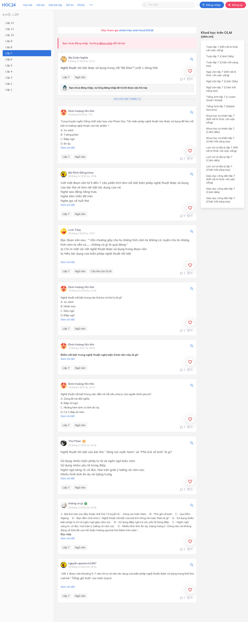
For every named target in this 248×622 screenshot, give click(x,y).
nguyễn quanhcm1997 (82, 563)
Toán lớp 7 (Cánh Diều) (220, 56)
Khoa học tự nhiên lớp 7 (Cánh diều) (220, 130)
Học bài (27, 5)
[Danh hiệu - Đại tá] (84, 442)
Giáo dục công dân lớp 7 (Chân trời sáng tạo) (220, 199)
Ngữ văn (80, 77)
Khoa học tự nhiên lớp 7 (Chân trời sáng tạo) (220, 139)
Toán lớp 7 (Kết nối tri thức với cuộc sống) (222, 48)
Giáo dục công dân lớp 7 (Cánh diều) (220, 190)
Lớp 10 (9, 35)
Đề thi (70, 5)
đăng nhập (106, 43)
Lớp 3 (8, 77)
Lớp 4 (8, 71)
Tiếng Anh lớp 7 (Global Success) (220, 108)
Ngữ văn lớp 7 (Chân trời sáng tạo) (221, 89)
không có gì (75, 503)
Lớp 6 (8, 59)
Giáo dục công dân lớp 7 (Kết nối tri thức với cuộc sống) (220, 179)
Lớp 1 (8, 89)
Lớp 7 (8, 53)
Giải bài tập (55, 5)
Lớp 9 (8, 41)
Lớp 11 (9, 29)
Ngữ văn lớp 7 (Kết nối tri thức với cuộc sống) (221, 73)
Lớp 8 (8, 47)
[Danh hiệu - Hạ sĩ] (85, 504)
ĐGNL (81, 5)
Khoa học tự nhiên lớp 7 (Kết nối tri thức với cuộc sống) (220, 119)
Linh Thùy (74, 229)
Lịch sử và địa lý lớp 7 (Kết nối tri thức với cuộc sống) (222, 149)
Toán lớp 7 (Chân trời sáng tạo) (222, 64)
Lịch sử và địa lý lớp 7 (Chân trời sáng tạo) (219, 168)
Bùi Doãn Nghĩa (78, 57)
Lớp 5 (8, 65)
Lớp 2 (8, 83)
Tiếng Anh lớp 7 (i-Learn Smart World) (221, 98)
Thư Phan (74, 441)
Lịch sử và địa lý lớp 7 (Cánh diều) (219, 158)
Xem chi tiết (68, 147)
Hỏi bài (40, 5)
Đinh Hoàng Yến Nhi (81, 111)
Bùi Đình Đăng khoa (80, 172)
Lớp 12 (9, 22)
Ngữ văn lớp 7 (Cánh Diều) (222, 81)
